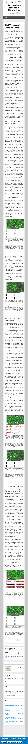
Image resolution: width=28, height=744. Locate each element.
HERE (6, 656)
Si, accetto (3, 742)
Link (12, 667)
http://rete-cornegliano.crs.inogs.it (14, 694)
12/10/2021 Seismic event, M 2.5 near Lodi (12, 710)
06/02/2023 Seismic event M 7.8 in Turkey (12, 704)
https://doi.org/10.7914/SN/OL (10, 695)
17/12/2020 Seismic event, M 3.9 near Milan (13, 712)
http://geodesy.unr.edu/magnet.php (12, 79)
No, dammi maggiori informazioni (15, 742)
